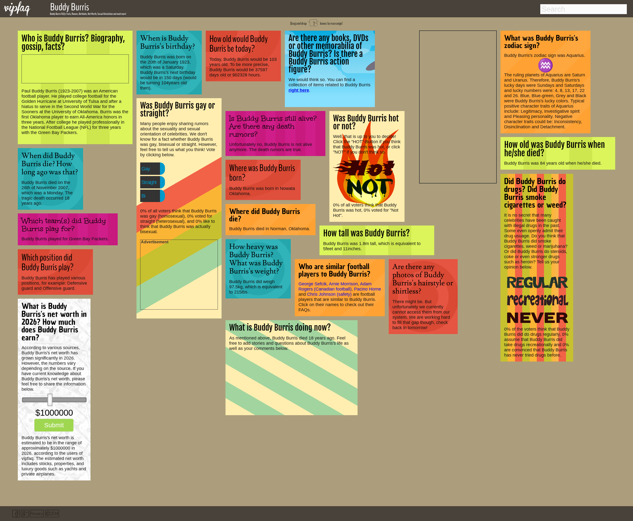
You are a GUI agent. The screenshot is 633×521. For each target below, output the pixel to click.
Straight (149, 182)
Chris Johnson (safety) (329, 294)
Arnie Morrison (343, 283)
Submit (54, 425)
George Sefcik (312, 283)
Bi (143, 196)
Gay (145, 168)
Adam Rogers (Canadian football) (335, 286)
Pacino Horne (367, 289)
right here (299, 90)
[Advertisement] (458, 106)
